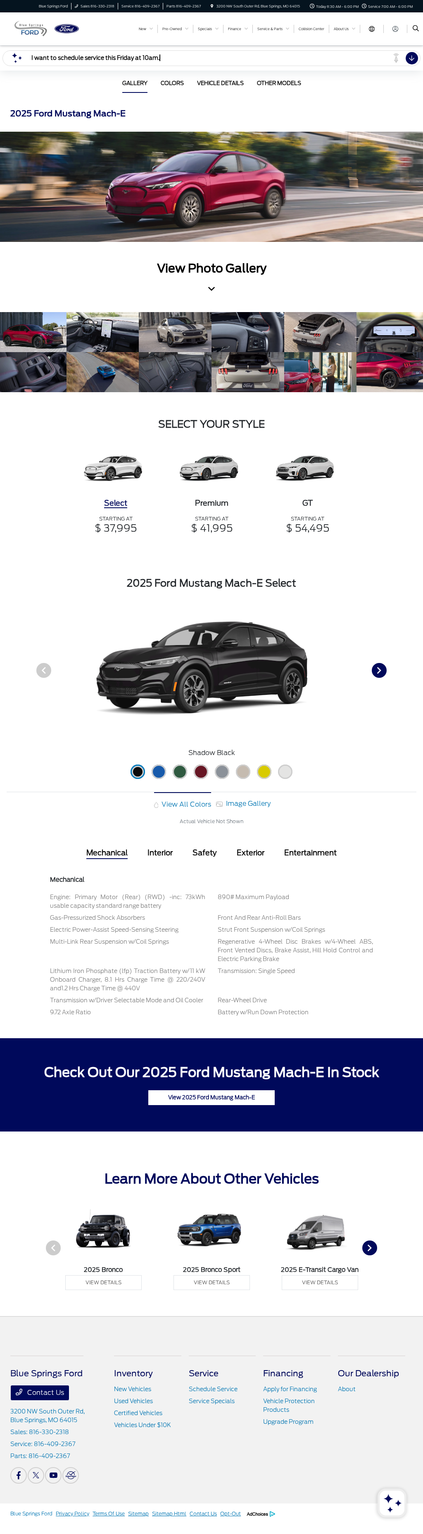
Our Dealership (368, 1373)
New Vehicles (132, 1389)
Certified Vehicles (138, 1413)
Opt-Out (230, 1513)
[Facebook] (18, 1475)
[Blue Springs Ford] (47, 28)
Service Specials (212, 1401)
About (347, 1389)
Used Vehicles (133, 1401)
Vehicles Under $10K (142, 1425)
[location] (212, 6)
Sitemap (138, 1513)
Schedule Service (213, 1389)
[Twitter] (36, 1475)
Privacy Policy (72, 1513)
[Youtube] (53, 1475)
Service (204, 1373)
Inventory (133, 1373)
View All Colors (185, 804)
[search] (416, 29)
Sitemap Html (169, 1513)
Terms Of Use (109, 1513)
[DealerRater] (70, 1475)
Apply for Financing (290, 1389)
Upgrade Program (288, 1421)
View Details (103, 1282)
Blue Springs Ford (31, 1513)
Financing (283, 1373)
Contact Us (45, 1393)
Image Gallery (247, 803)
